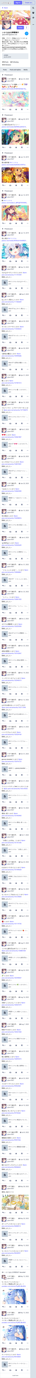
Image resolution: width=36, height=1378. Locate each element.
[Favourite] (16, 109)
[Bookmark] (22, 109)
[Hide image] (3, 93)
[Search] (33, 7)
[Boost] (10, 109)
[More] (27, 109)
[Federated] (33, 17)
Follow (20, 27)
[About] (33, 24)
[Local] (33, 12)
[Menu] (26, 28)
